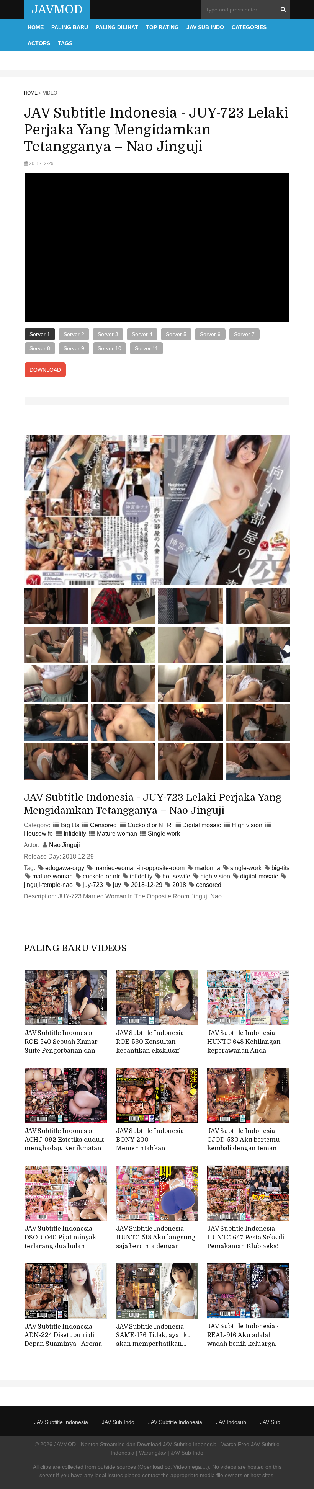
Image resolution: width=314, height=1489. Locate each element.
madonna (207, 868)
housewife (176, 876)
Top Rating (162, 27)
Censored (103, 825)
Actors (39, 43)
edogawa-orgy (64, 868)
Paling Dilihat (117, 27)
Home (36, 27)
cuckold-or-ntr (101, 876)
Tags (65, 43)
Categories (249, 27)
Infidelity (75, 833)
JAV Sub (270, 1422)
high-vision (215, 876)
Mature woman (117, 833)
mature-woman (52, 876)
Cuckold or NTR (150, 825)
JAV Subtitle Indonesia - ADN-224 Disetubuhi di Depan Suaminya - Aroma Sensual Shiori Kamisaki (63, 1339)
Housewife (38, 833)
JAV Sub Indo (205, 27)
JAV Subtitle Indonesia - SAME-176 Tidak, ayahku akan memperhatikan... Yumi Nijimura (153, 1339)
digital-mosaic (259, 876)
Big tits (70, 825)
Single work (164, 833)
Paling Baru (69, 27)
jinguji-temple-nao (48, 885)
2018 (179, 885)
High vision (247, 825)
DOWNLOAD (45, 370)
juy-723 (93, 885)
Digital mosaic (201, 825)
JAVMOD (57, 9)
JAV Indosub (231, 1422)
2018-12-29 (146, 885)
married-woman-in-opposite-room (139, 868)
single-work (246, 868)
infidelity (141, 876)
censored (208, 885)
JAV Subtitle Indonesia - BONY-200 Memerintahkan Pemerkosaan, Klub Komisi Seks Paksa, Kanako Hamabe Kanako (156, 1153)
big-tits (280, 868)
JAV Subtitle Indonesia (61, 1422)
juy (117, 885)
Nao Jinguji (64, 845)
